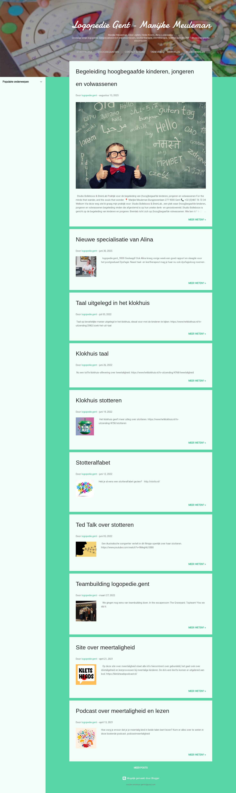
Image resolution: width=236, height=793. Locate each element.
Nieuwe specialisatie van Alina (114, 239)
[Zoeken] (210, 9)
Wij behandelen (195, 51)
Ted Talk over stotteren (105, 524)
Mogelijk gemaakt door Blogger (142, 778)
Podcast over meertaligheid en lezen (122, 711)
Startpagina (84, 51)
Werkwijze (173, 51)
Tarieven (155, 51)
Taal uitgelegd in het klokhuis (113, 303)
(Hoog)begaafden (108, 51)
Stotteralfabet (93, 462)
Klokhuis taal (92, 353)
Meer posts (141, 767)
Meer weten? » (197, 219)
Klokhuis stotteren (99, 400)
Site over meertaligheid (105, 647)
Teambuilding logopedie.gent (112, 584)
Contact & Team (135, 51)
